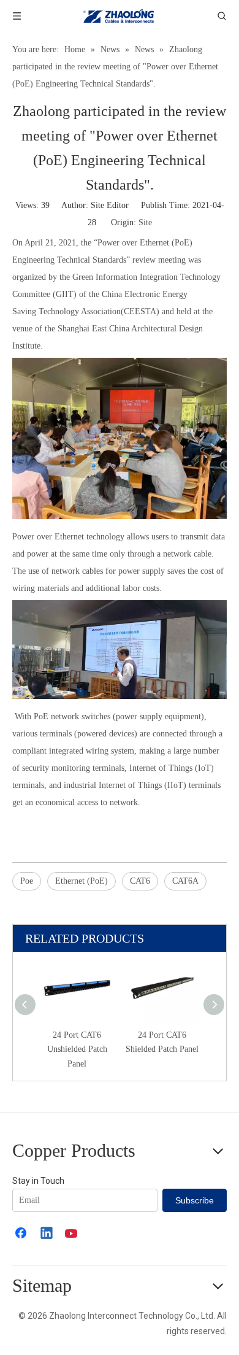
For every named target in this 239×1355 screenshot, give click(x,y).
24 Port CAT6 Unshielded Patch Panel (77, 1049)
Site (145, 222)
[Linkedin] (47, 1234)
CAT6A (185, 881)
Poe (26, 881)
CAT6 (140, 881)
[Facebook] (22, 1234)
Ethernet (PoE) (81, 881)
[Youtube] (72, 1234)
